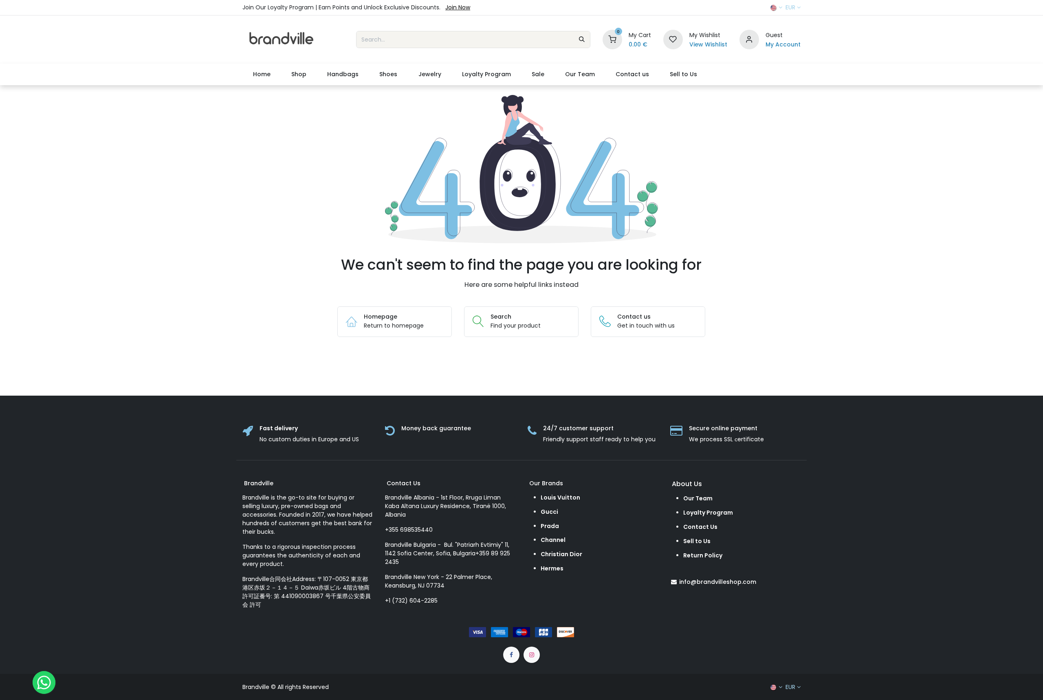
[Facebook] (511, 655)
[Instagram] (532, 655)
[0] (612, 39)
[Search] (582, 39)
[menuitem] (261, 74)
